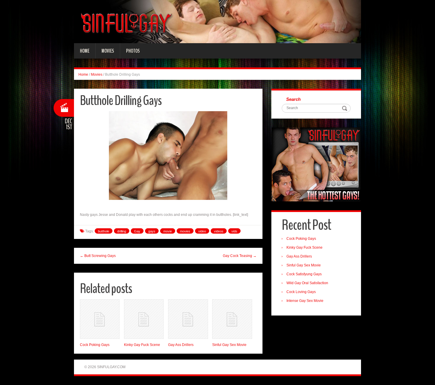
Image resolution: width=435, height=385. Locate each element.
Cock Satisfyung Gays (304, 274)
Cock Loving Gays (301, 292)
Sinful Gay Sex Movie (229, 345)
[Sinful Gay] (217, 21)
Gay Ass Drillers (181, 345)
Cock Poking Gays (94, 345)
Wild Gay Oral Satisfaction (307, 283)
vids (234, 231)
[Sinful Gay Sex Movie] (232, 319)
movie (167, 231)
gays (151, 231)
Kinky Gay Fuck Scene (142, 345)
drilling (121, 231)
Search (293, 99)
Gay (137, 231)
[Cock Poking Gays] (100, 319)
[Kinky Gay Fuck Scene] (144, 319)
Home (84, 50)
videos (218, 231)
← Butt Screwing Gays (98, 256)
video (202, 231)
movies (185, 231)
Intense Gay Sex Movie (304, 301)
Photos (133, 50)
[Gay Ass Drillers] (188, 319)
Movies (108, 50)
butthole (103, 231)
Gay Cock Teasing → (240, 256)
